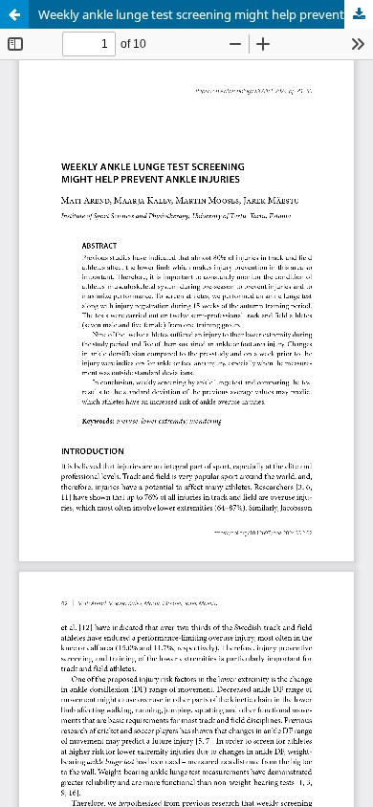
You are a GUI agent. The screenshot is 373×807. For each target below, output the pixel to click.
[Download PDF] (358, 14)
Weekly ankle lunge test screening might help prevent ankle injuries (205, 14)
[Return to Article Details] (14, 14)
